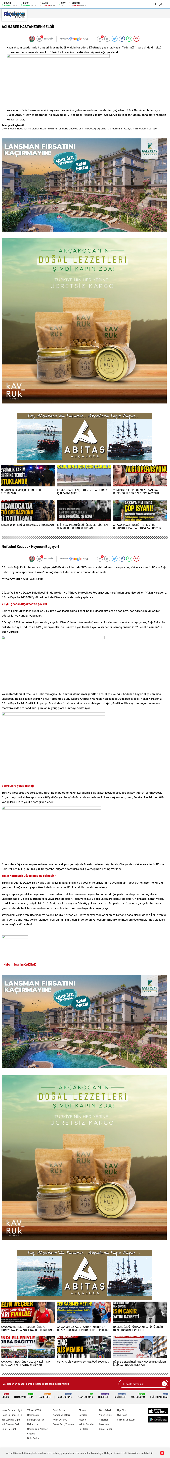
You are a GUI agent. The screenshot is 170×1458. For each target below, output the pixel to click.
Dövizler (83, 1414)
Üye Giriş (122, 1410)
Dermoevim (33, 1414)
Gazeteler (45, 1395)
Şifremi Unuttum (126, 1419)
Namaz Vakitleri (23, 1395)
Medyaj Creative (35, 1419)
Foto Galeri (105, 1410)
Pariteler (120, 1395)
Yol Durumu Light (11, 1419)
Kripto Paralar (159, 1395)
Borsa (5, 1395)
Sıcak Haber (105, 1428)
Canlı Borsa (59, 1410)
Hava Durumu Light (12, 1410)
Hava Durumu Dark (12, 1414)
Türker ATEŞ (34, 1410)
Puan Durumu (85, 1395)
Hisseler (103, 1395)
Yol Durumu (138, 1395)
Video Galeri (105, 1414)
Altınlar (83, 1410)
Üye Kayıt (122, 1414)
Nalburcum (33, 1424)
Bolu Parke (33, 1438)
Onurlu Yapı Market (37, 1428)
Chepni (31, 1433)
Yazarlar (103, 1419)
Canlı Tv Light (9, 1428)
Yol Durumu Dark (11, 1424)
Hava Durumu (64, 1395)
